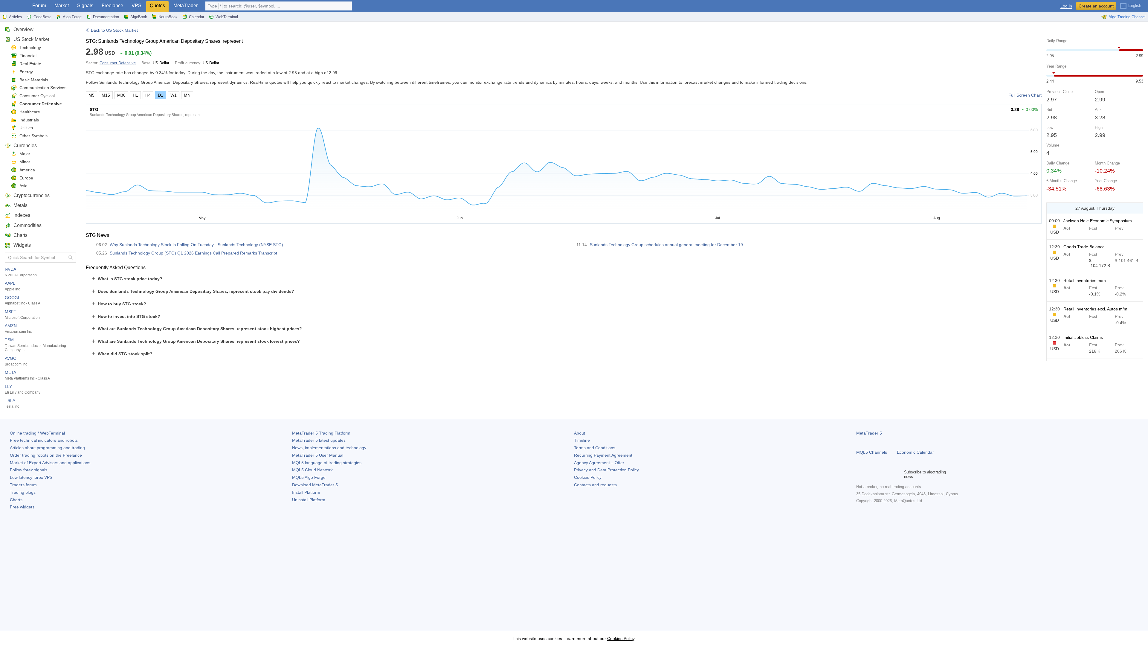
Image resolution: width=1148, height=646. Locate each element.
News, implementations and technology (329, 447)
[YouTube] (888, 474)
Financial (27, 55)
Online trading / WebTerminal (37, 433)
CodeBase (42, 17)
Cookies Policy (588, 477)
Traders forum (23, 484)
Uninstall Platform (308, 499)
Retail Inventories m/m (1084, 280)
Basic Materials (33, 79)
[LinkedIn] (898, 474)
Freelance (112, 5)
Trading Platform (321, 433)
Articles (15, 17)
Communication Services (42, 87)
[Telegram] (869, 474)
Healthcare (29, 111)
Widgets (22, 245)
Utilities (26, 127)
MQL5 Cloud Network (312, 469)
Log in (1066, 6)
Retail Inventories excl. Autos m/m (1095, 309)
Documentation (106, 17)
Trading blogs (23, 492)
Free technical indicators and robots (44, 440)
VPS (136, 5)
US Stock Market (31, 39)
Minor (24, 161)
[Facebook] (859, 474)
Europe (26, 178)
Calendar (196, 17)
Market (61, 5)
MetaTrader (185, 5)
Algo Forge (72, 17)
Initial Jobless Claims (1083, 337)
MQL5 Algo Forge (309, 477)
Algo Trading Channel (1127, 17)
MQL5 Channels (871, 452)
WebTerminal (227, 17)
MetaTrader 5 (869, 433)
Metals (20, 205)
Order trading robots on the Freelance (46, 455)
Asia (23, 185)
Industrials (29, 120)
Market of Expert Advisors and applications (50, 462)
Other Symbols (33, 135)
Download (315, 484)
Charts (20, 235)
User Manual (317, 455)
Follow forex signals (28, 469)
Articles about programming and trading (47, 447)
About (579, 433)
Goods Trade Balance (1084, 246)
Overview (23, 29)
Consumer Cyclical (37, 95)
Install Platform (306, 492)
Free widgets (22, 507)
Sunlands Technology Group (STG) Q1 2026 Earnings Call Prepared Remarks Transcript (193, 253)
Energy (26, 71)
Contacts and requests (595, 484)
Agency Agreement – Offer (599, 462)
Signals (85, 5)
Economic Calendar (915, 452)
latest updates (319, 440)
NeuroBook (168, 17)
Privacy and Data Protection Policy (606, 469)
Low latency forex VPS (31, 477)
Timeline (582, 440)
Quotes (157, 5)
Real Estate (30, 63)
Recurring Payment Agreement (603, 455)
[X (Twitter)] (879, 474)
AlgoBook (138, 17)
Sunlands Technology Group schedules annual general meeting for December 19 (666, 244)
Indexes (21, 215)
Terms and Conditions (594, 447)
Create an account (1096, 6)
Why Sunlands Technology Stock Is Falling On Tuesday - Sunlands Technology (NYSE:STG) (196, 244)
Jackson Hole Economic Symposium (1097, 220)
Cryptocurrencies (31, 195)
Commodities (27, 225)
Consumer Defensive (40, 103)
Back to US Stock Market (114, 30)
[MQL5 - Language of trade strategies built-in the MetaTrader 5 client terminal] (14, 6)
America (27, 169)
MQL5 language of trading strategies (326, 462)
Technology (30, 47)
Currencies (25, 145)
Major (24, 153)
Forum (39, 5)
